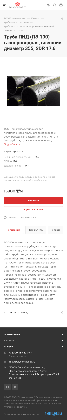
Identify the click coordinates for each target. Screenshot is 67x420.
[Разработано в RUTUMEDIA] (53, 414)
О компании (12, 334)
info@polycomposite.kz (22, 361)
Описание (14, 230)
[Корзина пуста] (61, 5)
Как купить (36, 230)
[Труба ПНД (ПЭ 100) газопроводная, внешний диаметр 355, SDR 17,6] (33, 91)
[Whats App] (15, 387)
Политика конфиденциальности (22, 414)
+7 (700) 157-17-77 (19, 352)
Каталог (9, 340)
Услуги (8, 346)
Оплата (56, 230)
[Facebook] (7, 387)
